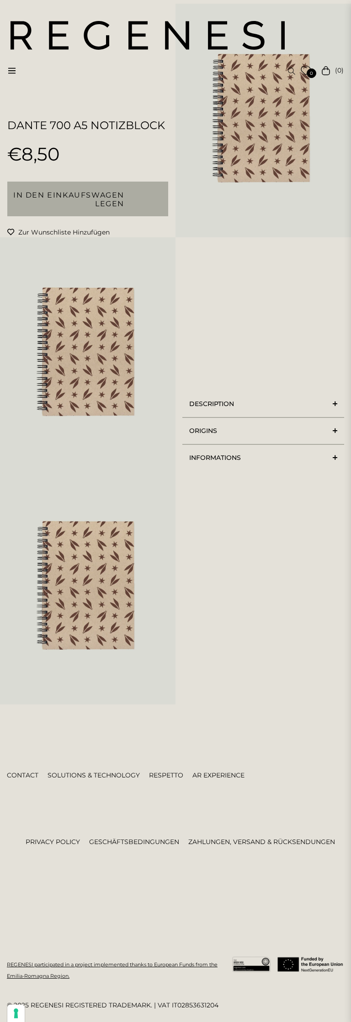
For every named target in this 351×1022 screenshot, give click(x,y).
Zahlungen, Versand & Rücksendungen (261, 842)
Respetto (166, 775)
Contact (22, 775)
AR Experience (218, 775)
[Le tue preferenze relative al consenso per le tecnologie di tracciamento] (16, 1013)
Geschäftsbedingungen (134, 842)
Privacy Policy (53, 842)
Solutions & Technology (94, 775)
